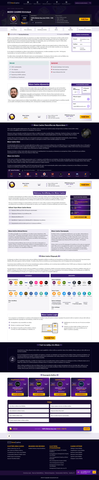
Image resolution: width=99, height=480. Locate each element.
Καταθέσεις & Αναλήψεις (85, 29)
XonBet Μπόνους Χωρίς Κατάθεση (36, 448)
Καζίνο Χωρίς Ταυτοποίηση (13, 456)
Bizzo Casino (25, 115)
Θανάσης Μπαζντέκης (24, 34)
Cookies (85, 471)
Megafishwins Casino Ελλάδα (78, 450)
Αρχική (8, 8)
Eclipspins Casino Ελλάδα (77, 458)
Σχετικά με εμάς (27, 473)
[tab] (13, 170)
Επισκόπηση (14, 29)
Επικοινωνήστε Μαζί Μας (62, 473)
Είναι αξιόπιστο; (28, 29)
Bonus (56, 29)
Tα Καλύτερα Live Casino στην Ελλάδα (16, 452)
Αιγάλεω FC (72, 473)
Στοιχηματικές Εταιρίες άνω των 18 (58, 468)
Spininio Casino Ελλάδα (76, 456)
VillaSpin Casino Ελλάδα (76, 448)
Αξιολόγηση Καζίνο (42, 29)
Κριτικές (12, 8)
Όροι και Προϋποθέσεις (38, 473)
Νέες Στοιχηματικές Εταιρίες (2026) (58, 460)
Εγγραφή (70, 29)
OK (94, 472)
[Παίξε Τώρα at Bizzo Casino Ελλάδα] (13, 18)
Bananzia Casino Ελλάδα (76, 454)
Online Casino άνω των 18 (13, 448)
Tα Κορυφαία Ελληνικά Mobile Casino (16, 454)
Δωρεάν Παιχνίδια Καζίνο (13, 458)
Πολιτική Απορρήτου (50, 473)
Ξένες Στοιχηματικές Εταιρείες (57, 462)
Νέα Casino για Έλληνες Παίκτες (15, 450)
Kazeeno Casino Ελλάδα (76, 452)
